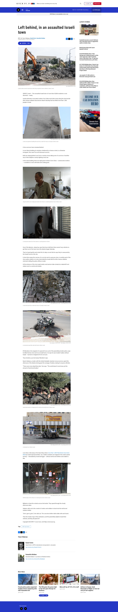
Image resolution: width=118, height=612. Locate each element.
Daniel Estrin (33, 38)
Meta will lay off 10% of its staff (69, 587)
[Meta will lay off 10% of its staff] (69, 579)
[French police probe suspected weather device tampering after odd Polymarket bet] (27, 579)
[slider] (24, 10)
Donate (98, 3)
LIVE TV (89, 3)
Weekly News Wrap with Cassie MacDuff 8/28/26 (87, 48)
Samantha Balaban (40, 38)
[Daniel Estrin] (21, 546)
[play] (18, 10)
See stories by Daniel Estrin (33, 547)
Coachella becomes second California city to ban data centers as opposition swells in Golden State (88, 41)
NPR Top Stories (26, 526)
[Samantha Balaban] (21, 558)
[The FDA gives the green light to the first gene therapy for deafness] (48, 579)
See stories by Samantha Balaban (35, 559)
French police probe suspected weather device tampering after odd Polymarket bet (27, 588)
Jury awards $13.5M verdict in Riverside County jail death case (87, 75)
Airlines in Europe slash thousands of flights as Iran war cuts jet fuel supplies (90, 588)
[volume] (22, 9)
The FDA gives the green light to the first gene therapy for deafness (48, 588)
